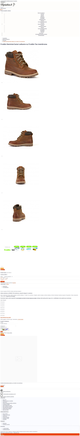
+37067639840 (3, 1)
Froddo (7, 284)
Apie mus (4, 399)
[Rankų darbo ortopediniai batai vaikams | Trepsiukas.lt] (8, 6)
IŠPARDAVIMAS (41, 35)
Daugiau (2, 386)
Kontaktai (15, 1)
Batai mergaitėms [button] (41, 12)
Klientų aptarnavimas (4, 411)
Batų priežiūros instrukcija (8, 406)
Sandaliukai (42, 17)
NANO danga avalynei (7, 408)
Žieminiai (42, 22)
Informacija (3, 397)
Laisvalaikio (42, 18)
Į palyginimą (2, 270)
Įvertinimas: (2, 327)
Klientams (2, 421)
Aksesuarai (41, 33)
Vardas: (1, 322)
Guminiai (42, 14)
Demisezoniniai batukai (42, 21)
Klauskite (14, 282)
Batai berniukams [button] (41, 24)
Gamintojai (5, 416)
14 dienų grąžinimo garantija (8, 396)
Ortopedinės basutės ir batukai (41, 34)
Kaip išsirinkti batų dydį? (5, 317)
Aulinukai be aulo (42, 19)
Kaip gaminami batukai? (7, 407)
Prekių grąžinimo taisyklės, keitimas (9, 403)
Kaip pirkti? (5, 402)
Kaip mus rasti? (6, 409)
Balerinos (42, 16)
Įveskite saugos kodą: (4, 328)
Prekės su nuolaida (6, 414)
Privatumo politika (6, 404)
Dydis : (1, 276)
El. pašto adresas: (3, 323)
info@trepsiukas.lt (9, 1)
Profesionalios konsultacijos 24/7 (9, 394)
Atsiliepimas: (2, 326)
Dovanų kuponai (6, 417)
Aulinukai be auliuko (42, 26)
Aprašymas (5, 286)
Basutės (42, 15)
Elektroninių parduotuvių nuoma (6, 432)
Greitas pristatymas (6, 391)
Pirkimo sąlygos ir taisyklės (8, 400)
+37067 (19, 319)
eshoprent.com (16, 432)
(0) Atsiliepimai (5, 287)
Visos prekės (9, 332)
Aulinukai (42, 20)
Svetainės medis (6, 418)
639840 (21, 319)
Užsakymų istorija (6, 424)
